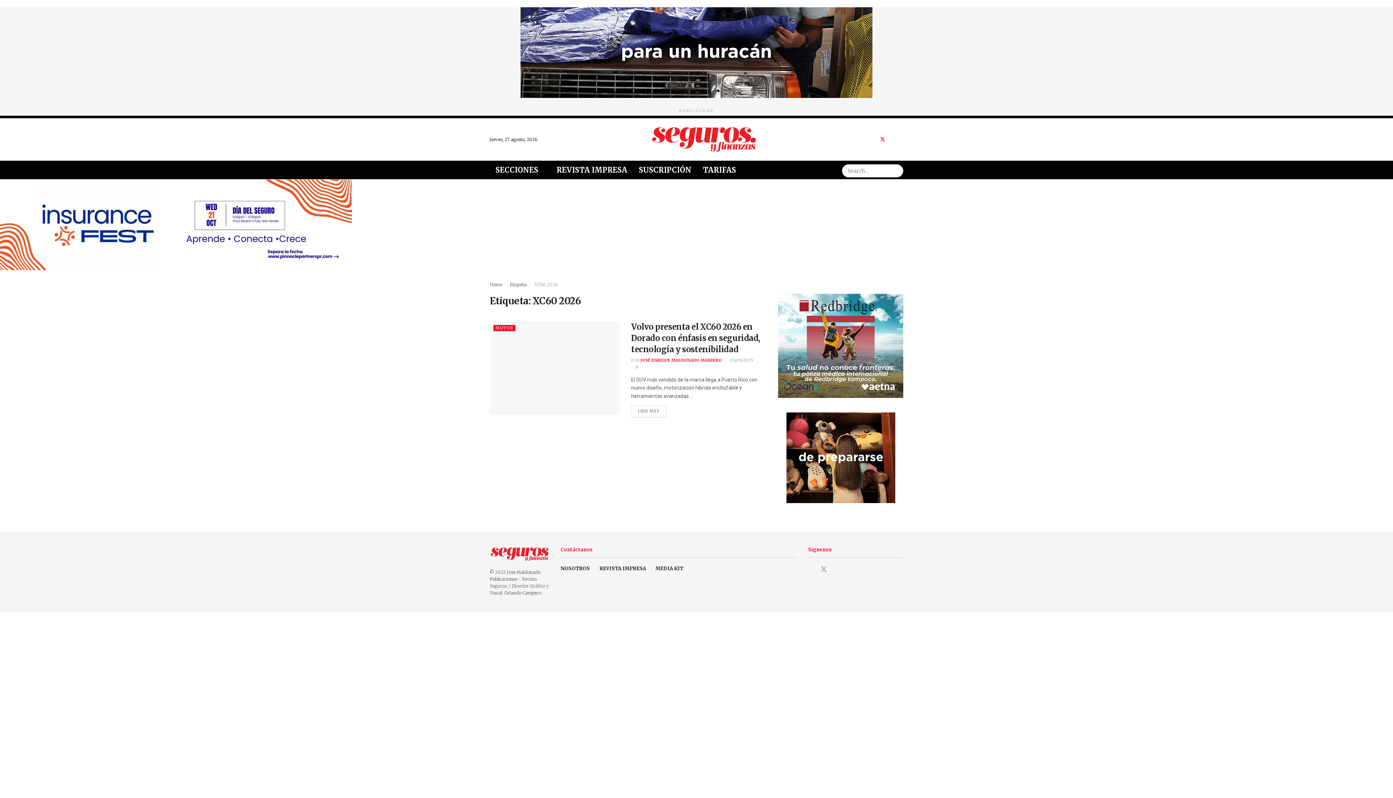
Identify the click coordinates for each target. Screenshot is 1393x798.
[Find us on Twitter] (882, 139)
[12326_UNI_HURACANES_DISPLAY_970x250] (696, 52)
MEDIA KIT (669, 568)
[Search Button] (896, 170)
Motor (504, 327)
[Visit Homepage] (704, 139)
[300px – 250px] (840, 345)
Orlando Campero (523, 593)
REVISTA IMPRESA (623, 568)
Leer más (652, 410)
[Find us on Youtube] (892, 139)
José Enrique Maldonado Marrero (681, 360)
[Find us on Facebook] (873, 139)
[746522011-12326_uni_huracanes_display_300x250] (840, 457)
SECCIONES (517, 169)
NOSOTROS (575, 568)
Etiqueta (518, 284)
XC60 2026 (546, 284)
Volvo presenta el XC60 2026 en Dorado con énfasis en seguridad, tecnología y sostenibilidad (695, 338)
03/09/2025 (741, 360)
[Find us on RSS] (901, 139)
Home (496, 284)
